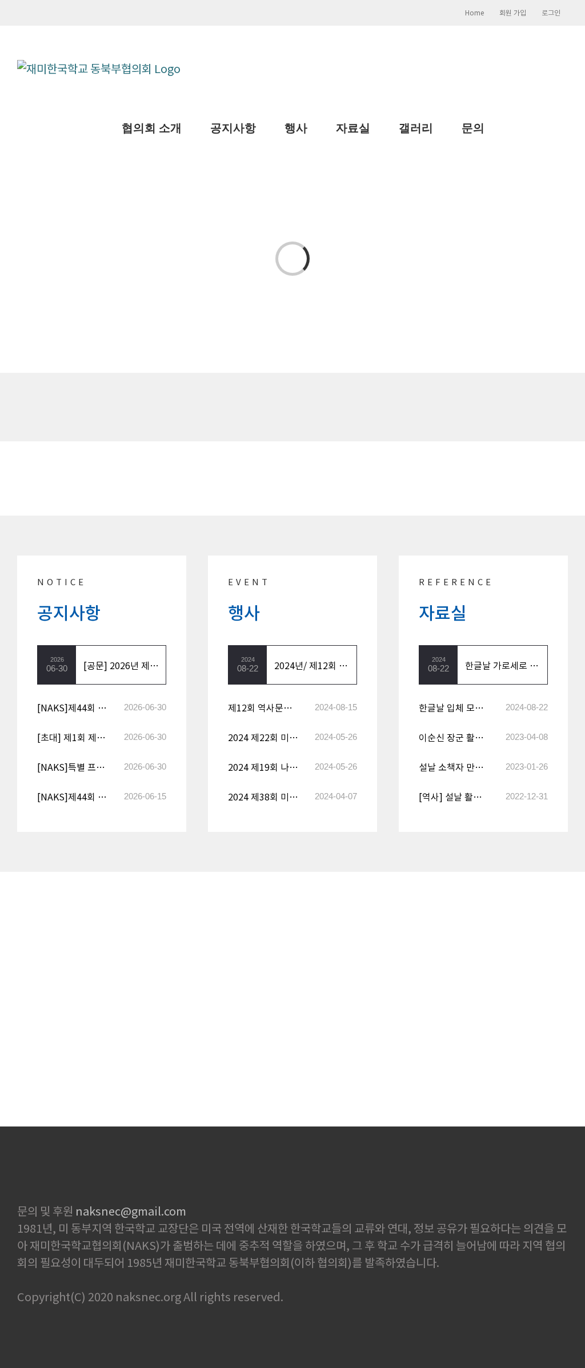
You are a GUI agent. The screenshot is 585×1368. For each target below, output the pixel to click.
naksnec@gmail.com (130, 1210)
